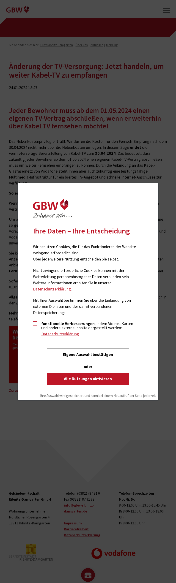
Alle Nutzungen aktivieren (88, 378)
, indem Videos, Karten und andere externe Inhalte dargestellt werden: (87, 325)
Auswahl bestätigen (88, 354)
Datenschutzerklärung (52, 289)
